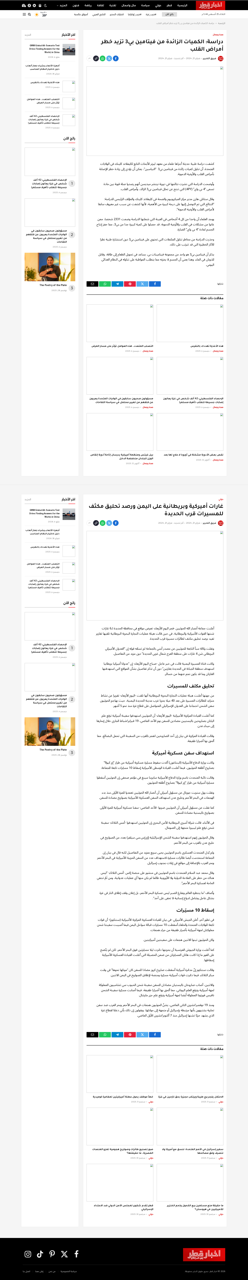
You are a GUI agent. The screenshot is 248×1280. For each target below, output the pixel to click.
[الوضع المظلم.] (45, 5)
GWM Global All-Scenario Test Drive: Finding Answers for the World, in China (44, 49)
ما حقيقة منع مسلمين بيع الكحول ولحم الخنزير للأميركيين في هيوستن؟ (195, 1208)
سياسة (145, 5)
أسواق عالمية (81, 14)
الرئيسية (182, 5)
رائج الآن (169, 14)
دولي (158, 5)
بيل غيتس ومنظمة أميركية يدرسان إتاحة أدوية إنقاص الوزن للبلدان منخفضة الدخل (121, 457)
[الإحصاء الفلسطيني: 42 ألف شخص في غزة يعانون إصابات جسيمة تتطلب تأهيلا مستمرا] (190, 375)
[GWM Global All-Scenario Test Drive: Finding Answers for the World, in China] (69, 49)
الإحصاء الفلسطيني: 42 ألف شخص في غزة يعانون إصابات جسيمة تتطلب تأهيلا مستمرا (193, 401)
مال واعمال (128, 5)
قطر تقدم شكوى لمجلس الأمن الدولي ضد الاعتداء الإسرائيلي (123, 1208)
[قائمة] (24, 14)
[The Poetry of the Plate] (50, 267)
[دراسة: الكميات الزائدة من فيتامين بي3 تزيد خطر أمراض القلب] (155, 111)
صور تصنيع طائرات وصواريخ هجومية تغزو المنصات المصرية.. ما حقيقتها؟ (122, 1151)
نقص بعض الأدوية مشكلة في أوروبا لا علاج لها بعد (193, 455)
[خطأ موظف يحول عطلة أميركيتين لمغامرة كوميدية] (120, 1074)
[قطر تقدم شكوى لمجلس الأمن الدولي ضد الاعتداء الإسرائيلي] (120, 1182)
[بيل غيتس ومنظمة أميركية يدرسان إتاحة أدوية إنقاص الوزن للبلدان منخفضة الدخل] (120, 432)
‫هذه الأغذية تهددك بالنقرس (206, 346)
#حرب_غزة (151, 14)
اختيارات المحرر (117, 14)
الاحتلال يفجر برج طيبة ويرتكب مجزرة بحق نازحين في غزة (190, 1097)
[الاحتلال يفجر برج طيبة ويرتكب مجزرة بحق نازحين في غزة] (190, 1074)
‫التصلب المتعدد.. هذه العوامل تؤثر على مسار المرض (122, 346)
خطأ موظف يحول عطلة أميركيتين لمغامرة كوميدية (123, 1097)
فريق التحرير (209, 58)
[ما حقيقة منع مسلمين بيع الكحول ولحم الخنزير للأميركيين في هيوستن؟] (190, 1182)
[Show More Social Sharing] (89, 58)
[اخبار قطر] (210, 5)
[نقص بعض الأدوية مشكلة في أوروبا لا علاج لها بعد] (190, 432)
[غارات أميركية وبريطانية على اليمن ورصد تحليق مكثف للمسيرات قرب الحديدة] (155, 575)
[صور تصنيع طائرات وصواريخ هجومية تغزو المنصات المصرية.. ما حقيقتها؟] (120, 1126)
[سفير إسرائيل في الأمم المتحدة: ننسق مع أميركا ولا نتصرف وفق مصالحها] (190, 1126)
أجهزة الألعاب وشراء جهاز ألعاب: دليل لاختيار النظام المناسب (42, 68)
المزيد (63, 5)
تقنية (112, 5)
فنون (76, 5)
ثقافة (100, 5)
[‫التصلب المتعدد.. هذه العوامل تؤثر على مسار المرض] (120, 323)
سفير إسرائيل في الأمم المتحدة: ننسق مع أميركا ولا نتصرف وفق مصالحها (192, 1151)
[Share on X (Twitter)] (109, 58)
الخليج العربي (98, 14)
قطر (169, 5)
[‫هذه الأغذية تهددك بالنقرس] (190, 323)
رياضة (88, 5)
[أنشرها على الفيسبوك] (116, 58)
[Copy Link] (96, 58)
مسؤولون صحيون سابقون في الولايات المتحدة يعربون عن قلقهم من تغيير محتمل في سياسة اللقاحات (121, 401)
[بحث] (29, 14)
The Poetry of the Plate (53, 285)
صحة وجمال (218, 34)
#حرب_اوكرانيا (134, 14)
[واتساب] (102, 58)
